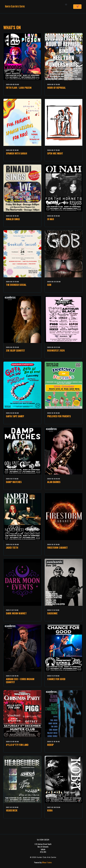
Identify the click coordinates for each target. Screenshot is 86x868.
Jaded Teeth (12, 547)
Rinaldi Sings (13, 219)
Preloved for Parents (59, 416)
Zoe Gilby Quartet (15, 350)
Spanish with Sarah (16, 153)
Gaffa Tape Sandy (15, 416)
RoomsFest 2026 (56, 350)
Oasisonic (52, 613)
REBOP (50, 745)
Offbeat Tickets (46, 862)
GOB (49, 285)
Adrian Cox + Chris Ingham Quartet (20, 680)
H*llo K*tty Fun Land (17, 745)
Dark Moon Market (16, 613)
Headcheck (11, 810)
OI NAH (50, 219)
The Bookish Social (16, 285)
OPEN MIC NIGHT (55, 153)
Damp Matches (14, 482)
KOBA (49, 810)
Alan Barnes (53, 482)
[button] (66, 4)
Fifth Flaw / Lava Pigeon (18, 87)
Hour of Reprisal (56, 87)
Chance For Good (56, 679)
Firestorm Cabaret (57, 547)
